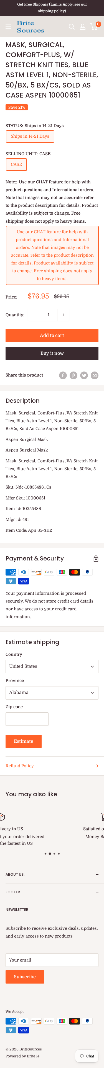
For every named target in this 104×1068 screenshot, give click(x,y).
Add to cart (52, 335)
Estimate (23, 741)
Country (14, 654)
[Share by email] (94, 375)
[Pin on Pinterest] (73, 375)
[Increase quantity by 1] (63, 315)
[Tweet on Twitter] (84, 375)
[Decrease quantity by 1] (34, 315)
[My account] (82, 27)
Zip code (14, 706)
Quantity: (15, 314)
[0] (93, 26)
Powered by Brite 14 (22, 1056)
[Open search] (72, 27)
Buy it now (52, 353)
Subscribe (25, 976)
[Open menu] (8, 27)
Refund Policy (20, 765)
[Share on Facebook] (63, 375)
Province (15, 680)
